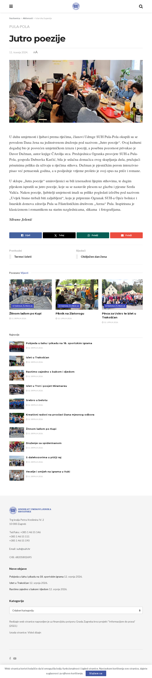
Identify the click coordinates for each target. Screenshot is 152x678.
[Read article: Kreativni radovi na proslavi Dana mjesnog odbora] (16, 418)
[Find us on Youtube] (14, 658)
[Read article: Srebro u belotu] (16, 403)
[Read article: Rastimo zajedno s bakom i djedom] (16, 375)
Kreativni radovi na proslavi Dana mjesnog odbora (60, 414)
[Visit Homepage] (76, 6)
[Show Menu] (11, 6)
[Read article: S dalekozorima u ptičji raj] (16, 461)
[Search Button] (141, 6)
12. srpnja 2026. (35, 348)
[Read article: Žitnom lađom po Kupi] (30, 294)
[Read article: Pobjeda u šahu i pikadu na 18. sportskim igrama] (16, 346)
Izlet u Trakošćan (37, 357)
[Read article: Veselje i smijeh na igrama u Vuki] (16, 475)
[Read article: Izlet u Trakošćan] (16, 361)
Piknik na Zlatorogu (70, 313)
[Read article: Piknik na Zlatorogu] (77, 294)
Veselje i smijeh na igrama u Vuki (48, 471)
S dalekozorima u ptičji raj (43, 457)
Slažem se (96, 673)
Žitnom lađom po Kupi (25, 313)
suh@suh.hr (23, 548)
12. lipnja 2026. (64, 318)
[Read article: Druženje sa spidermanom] (16, 446)
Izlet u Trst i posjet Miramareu (46, 385)
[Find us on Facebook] (10, 658)
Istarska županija (43, 18)
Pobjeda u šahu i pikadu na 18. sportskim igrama (59, 343)
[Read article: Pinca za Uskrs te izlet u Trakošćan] (123, 294)
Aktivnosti (28, 18)
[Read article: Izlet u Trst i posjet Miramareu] (16, 389)
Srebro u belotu (36, 400)
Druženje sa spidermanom (44, 443)
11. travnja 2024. (18, 52)
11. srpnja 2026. (19, 318)
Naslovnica (14, 18)
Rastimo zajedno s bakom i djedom (50, 371)
